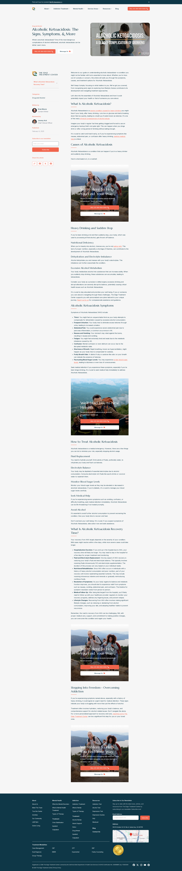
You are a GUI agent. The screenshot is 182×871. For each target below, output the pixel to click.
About (46, 9)
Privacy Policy (57, 867)
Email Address (117, 814)
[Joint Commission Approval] (118, 850)
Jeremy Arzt (42, 120)
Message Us (64, 51)
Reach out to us (83, 300)
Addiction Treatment (60, 9)
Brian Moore (42, 109)
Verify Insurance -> (55, 2)
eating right (118, 246)
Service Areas (93, 9)
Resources (106, 9)
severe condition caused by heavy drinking (105, 111)
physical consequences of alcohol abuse (94, 119)
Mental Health (78, 9)
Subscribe (45, 150)
